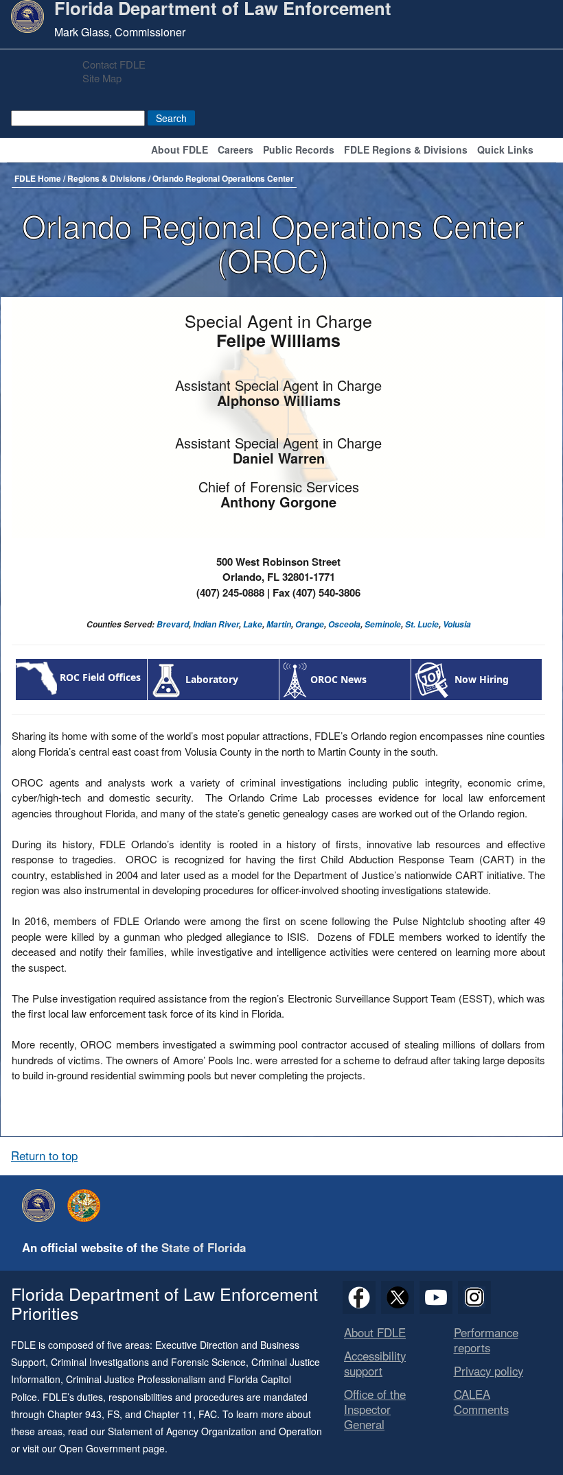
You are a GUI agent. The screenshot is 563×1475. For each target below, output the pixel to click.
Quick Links (505, 150)
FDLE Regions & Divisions (406, 150)
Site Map (102, 77)
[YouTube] (436, 1297)
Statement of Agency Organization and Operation (215, 1431)
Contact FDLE (114, 64)
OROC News (338, 679)
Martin (278, 624)
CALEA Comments (481, 1402)
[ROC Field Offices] (36, 677)
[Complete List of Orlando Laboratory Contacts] (166, 679)
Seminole (383, 624)
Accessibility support (375, 1363)
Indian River (216, 624)
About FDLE (179, 150)
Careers (235, 150)
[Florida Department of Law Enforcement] (42, 1205)
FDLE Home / (40, 178)
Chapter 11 (168, 1414)
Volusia (457, 624)
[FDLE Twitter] (397, 1297)
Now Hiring (482, 679)
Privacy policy (488, 1370)
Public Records (298, 150)
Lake (252, 624)
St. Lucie (422, 624)
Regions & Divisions (106, 178)
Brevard (173, 624)
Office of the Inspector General (375, 1409)
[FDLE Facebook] (359, 1297)
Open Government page (112, 1448)
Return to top (44, 1155)
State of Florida (203, 1247)
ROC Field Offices (100, 677)
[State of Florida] (87, 1205)
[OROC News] (295, 679)
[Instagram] (474, 1297)
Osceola (344, 624)
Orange (309, 624)
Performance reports (486, 1340)
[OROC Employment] (433, 679)
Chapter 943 (74, 1414)
